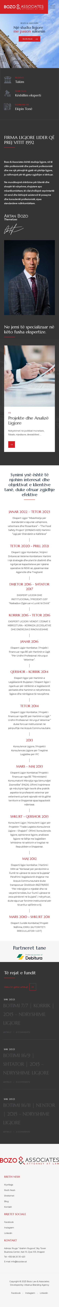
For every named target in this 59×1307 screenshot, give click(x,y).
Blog (6, 1201)
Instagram (9, 1227)
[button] (20, 987)
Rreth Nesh (9, 1190)
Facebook (9, 1222)
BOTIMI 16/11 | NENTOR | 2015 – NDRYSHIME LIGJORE (29, 1114)
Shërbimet (9, 1196)
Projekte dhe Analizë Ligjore (28, 420)
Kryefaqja (8, 1184)
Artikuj (7, 1032)
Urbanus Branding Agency (36, 1285)
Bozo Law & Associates (38, 1281)
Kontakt (8, 1207)
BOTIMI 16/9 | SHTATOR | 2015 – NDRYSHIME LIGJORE (26, 1064)
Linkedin (8, 1233)
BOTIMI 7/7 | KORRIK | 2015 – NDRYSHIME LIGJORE (28, 1014)
